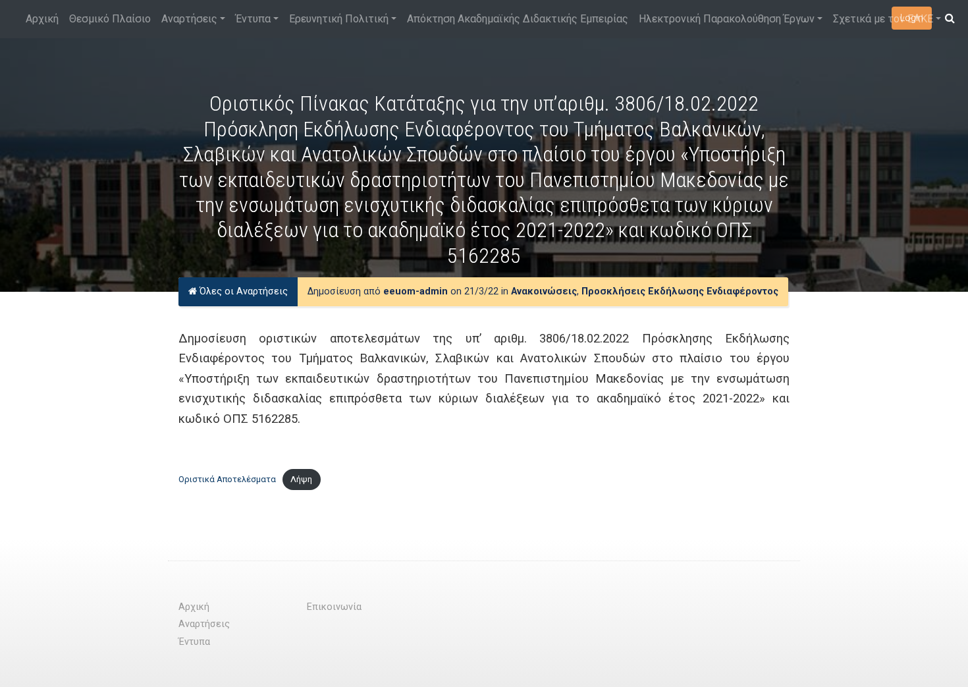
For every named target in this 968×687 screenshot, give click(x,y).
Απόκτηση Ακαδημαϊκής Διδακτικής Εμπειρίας (517, 19)
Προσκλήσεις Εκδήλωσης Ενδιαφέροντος (679, 291)
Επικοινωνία (334, 607)
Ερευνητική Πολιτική (339, 19)
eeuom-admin (415, 291)
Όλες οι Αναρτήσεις (242, 291)
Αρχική (42, 19)
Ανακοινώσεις (544, 291)
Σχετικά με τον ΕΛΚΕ (883, 19)
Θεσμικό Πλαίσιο (110, 19)
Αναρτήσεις (189, 19)
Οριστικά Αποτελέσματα (227, 479)
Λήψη (301, 479)
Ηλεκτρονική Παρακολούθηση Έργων (727, 19)
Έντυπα (253, 19)
